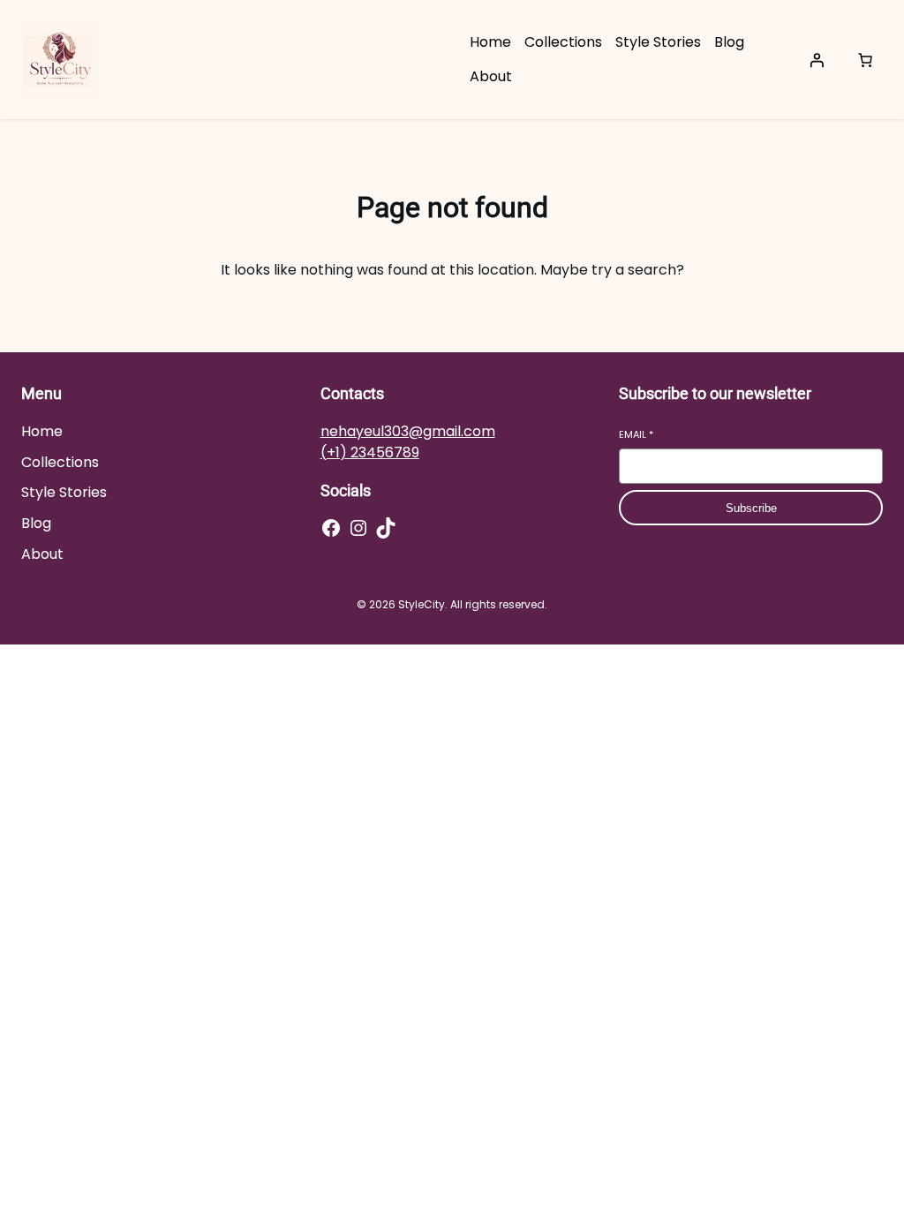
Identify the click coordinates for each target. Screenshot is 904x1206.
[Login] (816, 60)
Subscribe (751, 508)
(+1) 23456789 (369, 452)
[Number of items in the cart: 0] (865, 60)
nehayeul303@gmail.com (407, 431)
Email (636, 434)
